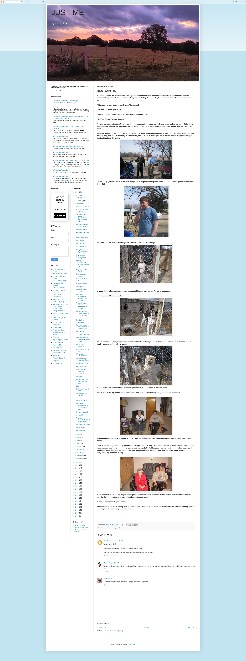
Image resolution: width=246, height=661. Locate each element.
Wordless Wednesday (60, 136)
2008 (77, 462)
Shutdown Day (81, 367)
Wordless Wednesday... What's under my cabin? (82, 297)
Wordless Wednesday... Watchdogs (65, 101)
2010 (77, 468)
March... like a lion (82, 206)
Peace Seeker (58, 348)
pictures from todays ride (81, 257)
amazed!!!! (79, 415)
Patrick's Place (58, 345)
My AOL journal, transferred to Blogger (82, 526)
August (79, 446)
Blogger (132, 644)
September (81, 449)
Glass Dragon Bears (60, 299)
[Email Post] (123, 524)
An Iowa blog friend (60, 274)
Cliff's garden (80, 287)
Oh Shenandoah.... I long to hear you (82, 381)
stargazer (56, 355)
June (78, 440)
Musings (56, 337)
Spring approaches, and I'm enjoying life (83, 263)
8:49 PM (120, 541)
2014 (77, 480)
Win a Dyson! (80, 428)
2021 (77, 501)
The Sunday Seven (83, 334)
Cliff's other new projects (81, 290)
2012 (77, 474)
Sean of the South (59, 353)
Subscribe (59, 216)
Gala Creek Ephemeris (57, 295)
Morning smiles (58, 330)
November (80, 455)
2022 (77, 504)
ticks (77, 386)
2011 (77, 471)
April (78, 434)
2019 (77, 495)
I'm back (79, 376)
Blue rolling (80, 240)
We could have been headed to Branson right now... (82, 314)
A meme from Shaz (82, 364)
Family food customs (80, 321)
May (78, 437)
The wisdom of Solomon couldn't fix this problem (82, 306)
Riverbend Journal (59, 350)
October (80, 452)
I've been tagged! (82, 412)
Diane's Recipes (59, 288)
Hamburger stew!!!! (82, 237)
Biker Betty (108, 579)
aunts (105, 528)
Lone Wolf (56, 325)
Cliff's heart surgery (83, 425)
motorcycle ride (115, 528)
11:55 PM (116, 579)
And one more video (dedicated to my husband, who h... (81, 218)
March (79, 204)
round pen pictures (82, 400)
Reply (106, 556)
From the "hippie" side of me (82, 210)
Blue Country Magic (60, 281)
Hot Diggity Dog (58, 302)
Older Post (190, 627)
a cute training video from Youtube (81, 371)
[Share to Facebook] (134, 525)
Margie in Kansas (59, 327)
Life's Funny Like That (60, 322)
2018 (77, 492)
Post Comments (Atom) (115, 631)
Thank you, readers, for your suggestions (83, 420)
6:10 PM (116, 563)
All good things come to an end (82, 359)
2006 (77, 192)
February (80, 201)
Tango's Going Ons (59, 358)
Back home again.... (80, 345)
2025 (77, 513)
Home (146, 627)
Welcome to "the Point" (82, 270)
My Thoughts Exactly (60, 340)
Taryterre (56, 361)
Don (108, 528)
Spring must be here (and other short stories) (82, 327)
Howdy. (55, 107)
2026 (77, 516)
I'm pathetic (80, 332)
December (80, 458)
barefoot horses (81, 246)
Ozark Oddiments (59, 342)
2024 (77, 510)
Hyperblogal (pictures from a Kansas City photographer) (60, 306)
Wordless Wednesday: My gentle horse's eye (82, 406)
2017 (77, 489)
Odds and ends (81, 229)
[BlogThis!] (130, 525)
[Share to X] (132, 525)
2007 (77, 195)
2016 (77, 486)
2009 (77, 465)
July (78, 443)
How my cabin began (81, 275)
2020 (77, 498)
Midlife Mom (108, 563)
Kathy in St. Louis (59, 311)
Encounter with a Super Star (59, 291)
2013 (77, 477)
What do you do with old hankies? (81, 395)
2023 (77, 507)
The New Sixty (58, 363)
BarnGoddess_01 (110, 541)
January (80, 198)
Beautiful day (80, 243)
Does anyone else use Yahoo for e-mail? (83, 339)
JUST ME (67, 12)
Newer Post (102, 627)
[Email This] (127, 525)
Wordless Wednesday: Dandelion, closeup (68, 146)
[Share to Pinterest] (137, 525)
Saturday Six (80, 431)
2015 (77, 483)
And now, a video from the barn (82, 225)
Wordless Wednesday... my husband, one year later (71, 160)
